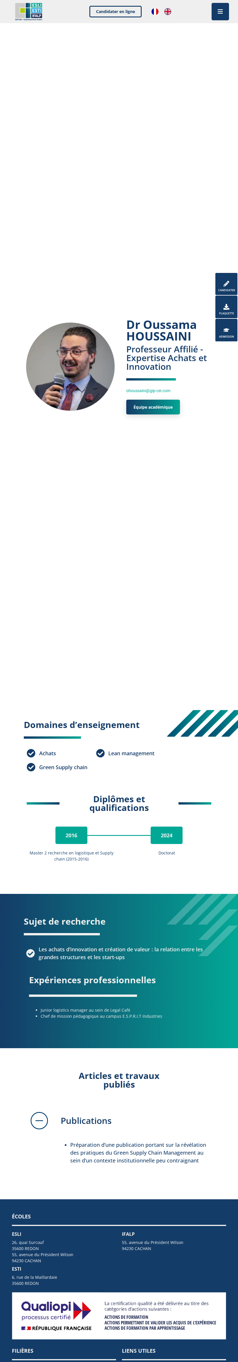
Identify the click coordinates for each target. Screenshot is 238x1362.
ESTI (16, 1269)
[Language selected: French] (164, 12)
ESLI (16, 1234)
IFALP (128, 1234)
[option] (169, 11)
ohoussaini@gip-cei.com (148, 390)
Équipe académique (153, 407)
